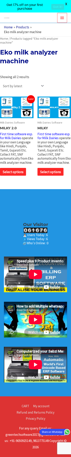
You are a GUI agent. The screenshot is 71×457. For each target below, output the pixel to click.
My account (41, 406)
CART (25, 406)
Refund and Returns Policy (35, 412)
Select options (13, 172)
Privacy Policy (35, 418)
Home (4, 38)
